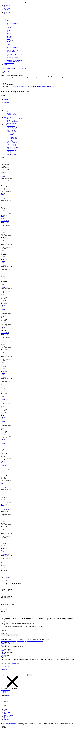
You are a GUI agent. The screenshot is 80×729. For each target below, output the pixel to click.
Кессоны (9, 22)
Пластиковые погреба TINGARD (16, 119)
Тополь (9, 43)
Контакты (23, 68)
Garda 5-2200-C (5, 309)
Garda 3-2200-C (5, 243)
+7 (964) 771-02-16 (5, 68)
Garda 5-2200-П (5, 421)
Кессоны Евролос (11, 114)
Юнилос (9, 32)
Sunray (8, 34)
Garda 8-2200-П (5, 554)
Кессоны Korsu (11, 111)
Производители (8, 14)
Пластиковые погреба (13, 23)
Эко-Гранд (9, 41)
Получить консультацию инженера (9, 635)
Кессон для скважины (13, 57)
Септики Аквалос (11, 130)
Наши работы (7, 8)
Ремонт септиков (11, 48)
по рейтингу (7, 99)
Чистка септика (11, 51)
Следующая (7, 577)
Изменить (3, 697)
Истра (2, 1)
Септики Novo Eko (12, 127)
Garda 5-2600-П (5, 443)
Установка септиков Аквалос (14, 56)
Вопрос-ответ (7, 12)
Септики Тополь (11, 148)
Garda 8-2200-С (5, 532)
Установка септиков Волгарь (14, 53)
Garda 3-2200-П (5, 333)
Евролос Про (13, 137)
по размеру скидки (9, 100)
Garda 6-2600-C (5, 487)
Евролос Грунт (14, 135)
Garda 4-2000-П (5, 287)
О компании (7, 5)
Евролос (9, 27)
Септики (9, 24)
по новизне (7, 102)
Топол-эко (9, 29)
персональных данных (23, 86)
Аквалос (9, 30)
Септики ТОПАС (11, 144)
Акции (5, 64)
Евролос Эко (13, 138)
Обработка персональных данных (34, 641)
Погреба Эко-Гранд (12, 123)
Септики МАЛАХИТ (12, 143)
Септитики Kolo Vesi (12, 154)
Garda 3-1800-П (5, 198)
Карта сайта (4, 641)
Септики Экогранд (12, 150)
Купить (3, 194)
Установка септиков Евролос (14, 54)
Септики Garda (11, 126)
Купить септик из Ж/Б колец (14, 60)
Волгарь (9, 33)
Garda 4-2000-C (5, 221)
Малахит (9, 37)
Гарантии (6, 9)
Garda (8, 44)
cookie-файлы (13, 723)
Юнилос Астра (14, 152)
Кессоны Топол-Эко (12, 116)
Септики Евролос (11, 133)
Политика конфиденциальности (15, 641)
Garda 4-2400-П (5, 377)
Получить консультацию (7, 84)
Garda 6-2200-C (5, 399)
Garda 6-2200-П (5, 465)
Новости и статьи (8, 11)
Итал (8, 39)
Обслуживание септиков (13, 61)
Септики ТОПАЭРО (12, 147)
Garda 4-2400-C (5, 265)
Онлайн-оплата (5, 67)
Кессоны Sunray (11, 113)
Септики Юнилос (11, 151)
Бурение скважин (11, 58)
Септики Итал (11, 141)
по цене (6, 98)
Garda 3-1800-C (5, 176)
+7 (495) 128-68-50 (15, 68)
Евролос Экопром (15, 140)
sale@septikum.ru (5, 656)
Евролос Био (13, 134)
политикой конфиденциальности (47, 86)
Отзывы (6, 6)
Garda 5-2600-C (5, 355)
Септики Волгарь (11, 131)
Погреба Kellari (11, 120)
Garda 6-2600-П (5, 510)
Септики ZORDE (11, 128)
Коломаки (9, 36)
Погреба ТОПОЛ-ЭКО (13, 121)
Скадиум (13, 663)
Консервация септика (12, 50)
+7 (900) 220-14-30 (5, 651)
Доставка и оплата (9, 63)
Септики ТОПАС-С (12, 145)
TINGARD (10, 40)
